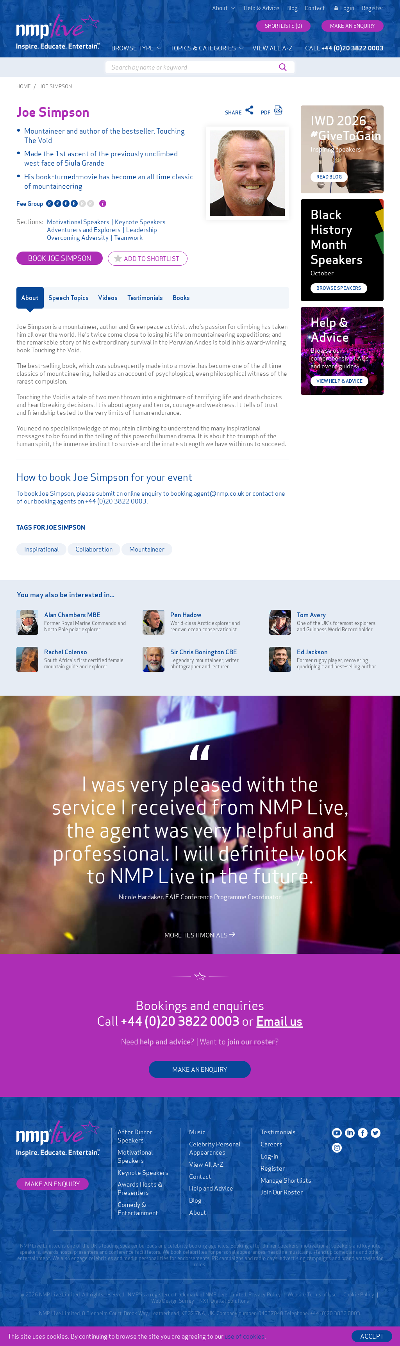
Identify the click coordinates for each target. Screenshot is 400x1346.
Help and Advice (211, 1188)
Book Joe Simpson (59, 258)
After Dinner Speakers (135, 1136)
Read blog (329, 177)
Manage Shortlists (286, 1180)
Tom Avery (311, 615)
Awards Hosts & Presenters (140, 1188)
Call (344, 48)
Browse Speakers (338, 288)
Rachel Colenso (65, 652)
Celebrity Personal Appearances (214, 1148)
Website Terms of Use (312, 1294)
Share (234, 112)
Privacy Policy (264, 1294)
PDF (266, 112)
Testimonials (278, 1132)
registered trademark (174, 1294)
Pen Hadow (185, 615)
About (197, 1212)
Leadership (141, 230)
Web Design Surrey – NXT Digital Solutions (200, 1301)
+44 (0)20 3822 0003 (115, 501)
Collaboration (93, 549)
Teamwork (128, 237)
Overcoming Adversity (78, 237)
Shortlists (283, 26)
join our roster (251, 1041)
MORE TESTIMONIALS (196, 934)
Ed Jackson (312, 652)
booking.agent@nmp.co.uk (207, 493)
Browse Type (133, 48)
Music (197, 1132)
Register (373, 8)
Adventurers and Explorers (84, 230)
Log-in (269, 1156)
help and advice (165, 1041)
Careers (271, 1144)
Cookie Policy (358, 1294)
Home (23, 86)
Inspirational (41, 549)
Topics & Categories (203, 48)
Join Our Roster (282, 1192)
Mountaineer (146, 549)
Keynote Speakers (140, 222)
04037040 (270, 1313)
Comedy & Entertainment (138, 1209)
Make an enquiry (352, 26)
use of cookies (244, 1336)
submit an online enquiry (129, 493)
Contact (315, 8)
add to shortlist (151, 258)
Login (347, 8)
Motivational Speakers (78, 222)
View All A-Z (272, 48)
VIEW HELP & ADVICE (339, 381)
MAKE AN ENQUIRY (199, 1069)
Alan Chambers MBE (72, 615)
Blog (292, 8)
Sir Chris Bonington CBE (203, 652)
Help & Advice (261, 8)
